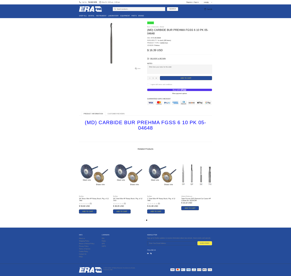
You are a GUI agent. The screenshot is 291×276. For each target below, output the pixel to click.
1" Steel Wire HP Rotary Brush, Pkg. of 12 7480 (161, 199)
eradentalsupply (90, 9)
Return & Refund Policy (86, 243)
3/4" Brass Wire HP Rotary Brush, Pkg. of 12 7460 (94, 199)
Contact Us (82, 254)
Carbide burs (164, 43)
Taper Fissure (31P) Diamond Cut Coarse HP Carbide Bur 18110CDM (196, 199)
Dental (162, 27)
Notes (149, 63)
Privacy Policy (84, 246)
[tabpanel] (163, 186)
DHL (103, 238)
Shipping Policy (84, 241)
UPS (103, 243)
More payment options (179, 93)
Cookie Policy (83, 251)
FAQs (81, 257)
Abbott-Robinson (186, 196)
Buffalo (81, 196)
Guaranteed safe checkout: (159, 99)
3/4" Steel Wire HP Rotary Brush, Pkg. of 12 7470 (127, 199)
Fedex (104, 241)
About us (82, 238)
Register (189, 2)
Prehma (156, 45)
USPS (104, 246)
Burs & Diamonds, (153, 27)
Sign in (196, 2)
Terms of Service (84, 249)
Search (172, 9)
